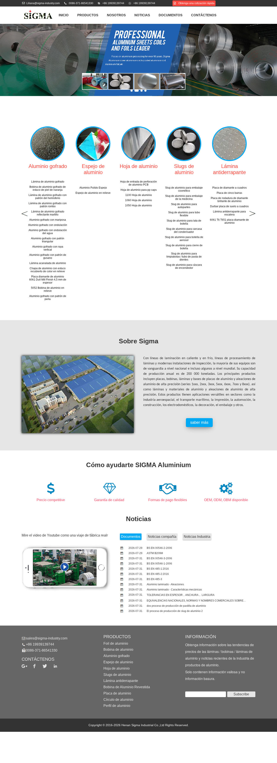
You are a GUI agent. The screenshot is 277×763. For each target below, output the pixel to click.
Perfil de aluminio (116, 706)
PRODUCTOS (87, 15)
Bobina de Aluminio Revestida (126, 687)
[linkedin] (58, 666)
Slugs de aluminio (117, 674)
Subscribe (241, 694)
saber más (199, 422)
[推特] (48, 666)
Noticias (142, 15)
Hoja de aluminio (116, 668)
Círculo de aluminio (118, 699)
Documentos (170, 15)
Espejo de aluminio (118, 662)
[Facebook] (37, 666)
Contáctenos (203, 15)
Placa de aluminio (117, 693)
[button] (131, 91)
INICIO (64, 15)
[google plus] (27, 666)
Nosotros (116, 15)
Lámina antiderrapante (120, 681)
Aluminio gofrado (116, 656)
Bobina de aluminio (118, 649)
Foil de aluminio (115, 643)
